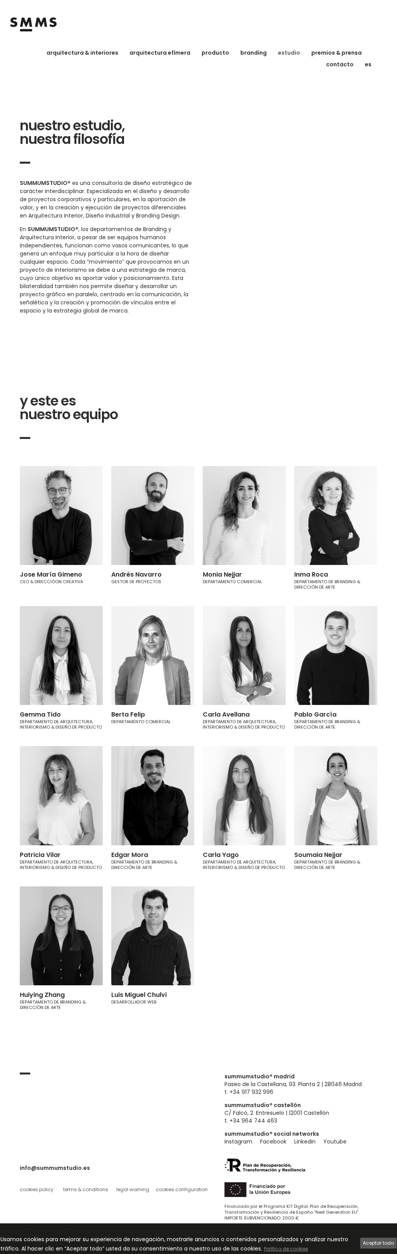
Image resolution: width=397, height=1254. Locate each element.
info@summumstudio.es (55, 1168)
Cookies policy (37, 1189)
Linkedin (305, 1141)
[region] (198, 1238)
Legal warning (132, 1189)
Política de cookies (286, 1248)
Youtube (335, 1141)
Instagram (238, 1141)
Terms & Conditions (85, 1189)
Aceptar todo (378, 1243)
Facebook (273, 1141)
